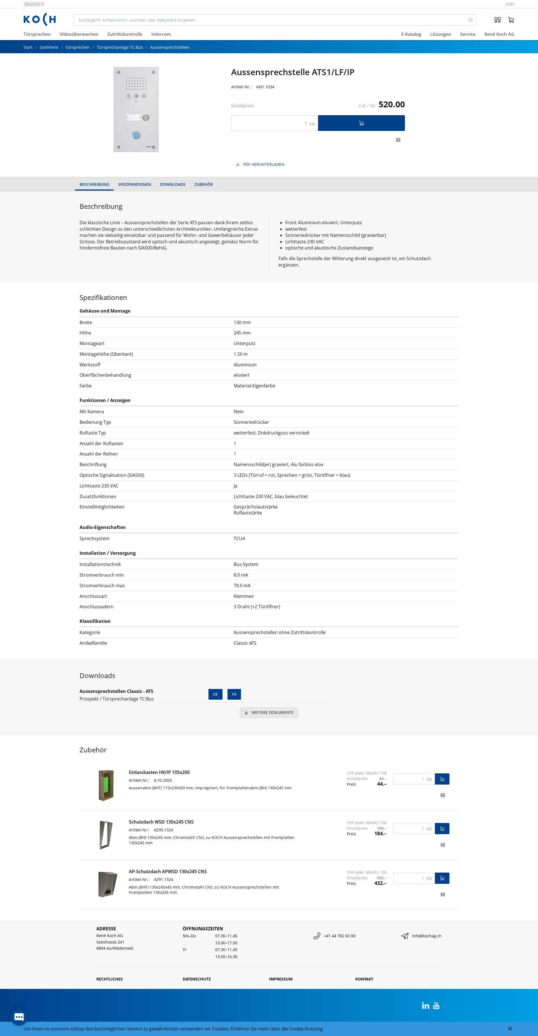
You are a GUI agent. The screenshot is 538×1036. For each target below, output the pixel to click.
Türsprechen (78, 47)
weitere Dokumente (273, 712)
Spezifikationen (134, 184)
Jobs (509, 4)
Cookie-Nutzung (306, 1029)
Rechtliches (109, 979)
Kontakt (364, 979)
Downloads (172, 184)
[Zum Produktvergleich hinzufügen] (398, 139)
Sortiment (49, 47)
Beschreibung (94, 184)
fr (234, 694)
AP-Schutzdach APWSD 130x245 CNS (168, 871)
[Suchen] (470, 20)
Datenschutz (197, 979)
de (215, 694)
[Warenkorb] (511, 20)
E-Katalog (411, 34)
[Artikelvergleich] (497, 20)
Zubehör (203, 184)
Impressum (281, 979)
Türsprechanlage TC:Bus (120, 47)
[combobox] (270, 20)
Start (28, 47)
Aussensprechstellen (169, 47)
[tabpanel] (136, 109)
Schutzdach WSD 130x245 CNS (161, 822)
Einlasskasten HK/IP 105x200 (159, 772)
